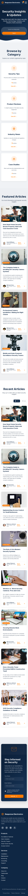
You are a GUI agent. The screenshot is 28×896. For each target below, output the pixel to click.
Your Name (7, 776)
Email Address (8, 783)
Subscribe (13, 796)
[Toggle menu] (26, 2)
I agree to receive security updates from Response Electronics (13, 791)
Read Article (19, 243)
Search (14, 33)
